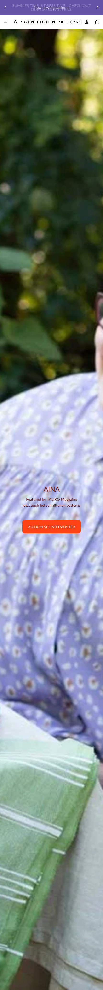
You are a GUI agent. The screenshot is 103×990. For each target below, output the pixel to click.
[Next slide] (97, 7)
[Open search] (16, 22)
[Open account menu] (86, 22)
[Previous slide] (5, 7)
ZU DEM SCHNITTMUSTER (51, 526)
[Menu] (5, 21)
